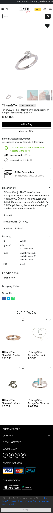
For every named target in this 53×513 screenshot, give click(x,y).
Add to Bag (26, 124)
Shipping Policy (11, 285)
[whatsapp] (13, 298)
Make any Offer (27, 131)
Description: (9, 187)
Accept (26, 509)
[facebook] (4, 298)
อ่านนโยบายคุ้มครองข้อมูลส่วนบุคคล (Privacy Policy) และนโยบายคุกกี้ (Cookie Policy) (26, 501)
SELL (37, 10)
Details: (6, 236)
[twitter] (8, 298)
